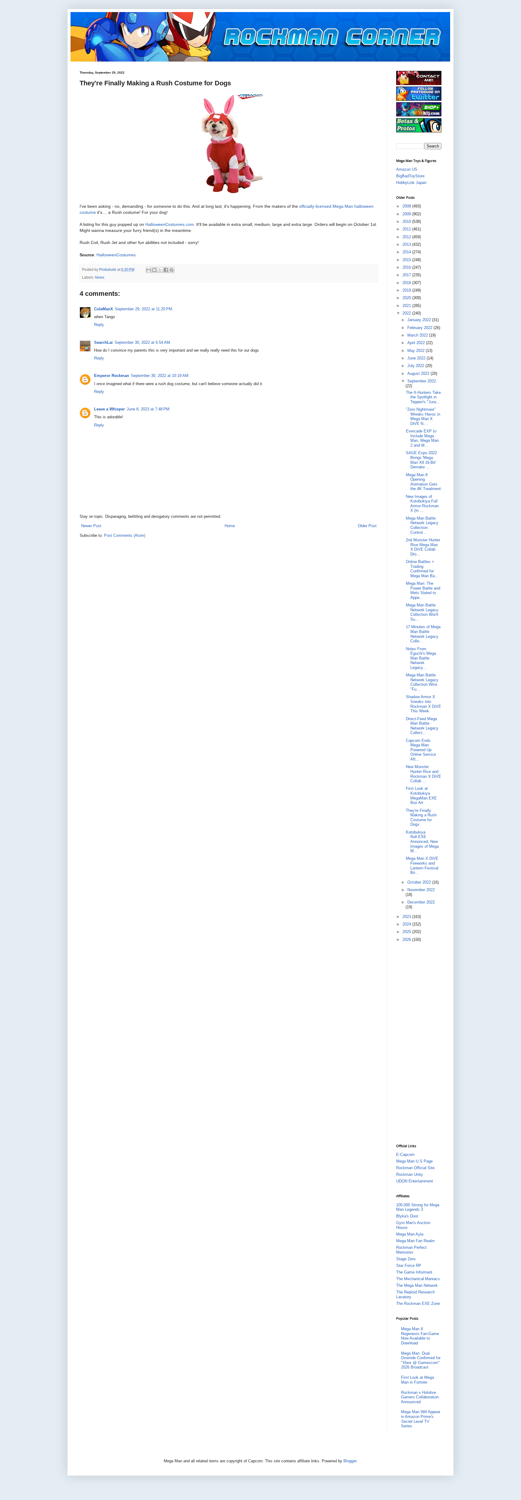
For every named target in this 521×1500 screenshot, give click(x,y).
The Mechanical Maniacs (418, 1279)
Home (230, 526)
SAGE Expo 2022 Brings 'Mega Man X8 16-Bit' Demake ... (421, 460)
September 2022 (421, 381)
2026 (407, 939)
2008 (407, 206)
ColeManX (103, 309)
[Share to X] (160, 270)
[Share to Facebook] (166, 270)
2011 (407, 229)
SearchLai (103, 342)
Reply (99, 324)
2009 (407, 214)
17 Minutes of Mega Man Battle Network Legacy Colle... (423, 634)
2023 (407, 916)
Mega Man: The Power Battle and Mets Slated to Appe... (423, 590)
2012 (407, 237)
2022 (407, 313)
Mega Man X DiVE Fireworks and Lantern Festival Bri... (422, 865)
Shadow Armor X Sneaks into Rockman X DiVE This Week (423, 704)
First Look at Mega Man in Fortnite (417, 1379)
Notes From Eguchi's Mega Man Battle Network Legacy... (421, 658)
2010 (407, 221)
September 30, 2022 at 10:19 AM (159, 375)
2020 (407, 298)
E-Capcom (405, 1154)
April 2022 (416, 342)
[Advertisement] (420, 1042)
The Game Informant (414, 1272)
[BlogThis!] (154, 270)
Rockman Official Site (415, 1168)
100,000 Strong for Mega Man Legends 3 (417, 1207)
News (99, 277)
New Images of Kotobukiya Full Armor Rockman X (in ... (422, 503)
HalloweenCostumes (116, 254)
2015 (407, 260)
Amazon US (406, 169)
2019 (407, 290)
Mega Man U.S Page (414, 1161)
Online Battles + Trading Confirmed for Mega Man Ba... (422, 568)
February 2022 (420, 327)
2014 (407, 252)
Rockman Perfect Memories (411, 1250)
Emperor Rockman (111, 375)
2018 (407, 282)
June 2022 (417, 358)
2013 (407, 244)
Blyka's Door (407, 1216)
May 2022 (416, 350)
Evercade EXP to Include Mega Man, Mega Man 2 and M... (422, 438)
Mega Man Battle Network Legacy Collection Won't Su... (422, 612)
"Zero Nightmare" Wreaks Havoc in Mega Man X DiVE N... (423, 416)
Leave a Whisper (109, 409)
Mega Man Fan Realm (415, 1241)
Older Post (367, 526)
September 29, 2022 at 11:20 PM (143, 309)
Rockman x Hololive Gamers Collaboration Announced (420, 1397)
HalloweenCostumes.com (169, 224)
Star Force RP (408, 1265)
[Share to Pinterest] (172, 270)
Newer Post (91, 526)
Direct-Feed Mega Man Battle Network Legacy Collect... (422, 726)
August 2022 (419, 373)
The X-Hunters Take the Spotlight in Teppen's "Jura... (423, 397)
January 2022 (419, 320)
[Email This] (149, 270)
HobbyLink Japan (411, 182)
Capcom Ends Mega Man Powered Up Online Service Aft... (421, 749)
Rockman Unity (409, 1174)
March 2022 (418, 335)
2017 (407, 275)
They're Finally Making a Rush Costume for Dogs (421, 817)
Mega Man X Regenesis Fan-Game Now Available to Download (420, 1336)
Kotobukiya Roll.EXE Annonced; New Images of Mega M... (422, 841)
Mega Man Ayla (409, 1234)
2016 (407, 267)
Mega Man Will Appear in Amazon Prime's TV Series (420, 1419)
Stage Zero (405, 1259)
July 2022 (416, 365)
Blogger (349, 1461)
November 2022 (421, 890)
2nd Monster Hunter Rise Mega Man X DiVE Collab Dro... (423, 547)
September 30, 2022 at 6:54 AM (142, 342)
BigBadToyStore (410, 176)
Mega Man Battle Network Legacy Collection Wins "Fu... (422, 682)
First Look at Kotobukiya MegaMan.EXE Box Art (421, 795)
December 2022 (421, 902)
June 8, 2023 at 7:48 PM (148, 409)
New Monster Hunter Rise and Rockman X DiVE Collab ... (423, 773)
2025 (407, 931)
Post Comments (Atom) (124, 535)
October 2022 (419, 882)
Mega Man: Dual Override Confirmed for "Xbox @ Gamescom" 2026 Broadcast (420, 1360)
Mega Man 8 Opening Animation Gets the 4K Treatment (423, 482)
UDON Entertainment (414, 1181)
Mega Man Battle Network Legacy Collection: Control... (422, 525)
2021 (407, 305)
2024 (407, 924)
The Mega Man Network (417, 1285)
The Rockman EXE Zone (418, 1303)
